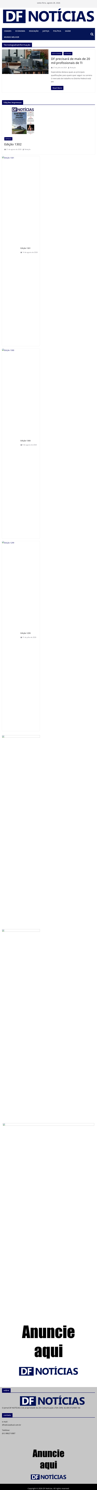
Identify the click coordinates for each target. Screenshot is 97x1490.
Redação (73, 67)
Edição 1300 (25, 440)
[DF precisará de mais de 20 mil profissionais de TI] (25, 61)
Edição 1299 (25, 633)
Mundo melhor (11, 37)
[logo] (48, 1397)
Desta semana (56, 53)
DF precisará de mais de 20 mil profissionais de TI (70, 61)
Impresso (8, 139)
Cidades (7, 31)
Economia (20, 31)
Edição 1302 (13, 144)
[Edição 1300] (10, 444)
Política (57, 31)
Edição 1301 (25, 248)
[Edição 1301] (10, 251)
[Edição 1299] (10, 636)
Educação (34, 31)
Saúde (68, 31)
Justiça (46, 31)
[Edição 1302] (48, 121)
